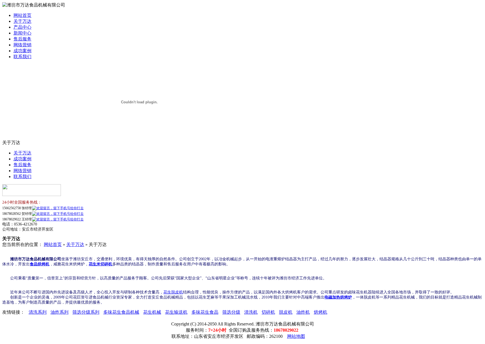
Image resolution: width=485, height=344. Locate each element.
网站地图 (296, 336)
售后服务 (22, 39)
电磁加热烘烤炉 (338, 297)
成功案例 (22, 50)
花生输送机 (176, 312)
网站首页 (22, 15)
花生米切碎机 (100, 264)
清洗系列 (38, 312)
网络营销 (22, 44)
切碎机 (268, 312)
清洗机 (251, 312)
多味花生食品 (204, 312)
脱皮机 (285, 312)
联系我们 (22, 56)
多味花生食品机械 (121, 312)
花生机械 (152, 312)
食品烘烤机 (39, 264)
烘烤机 (320, 312)
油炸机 (303, 312)
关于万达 (22, 21)
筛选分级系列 (85, 312)
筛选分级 (231, 312)
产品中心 (22, 27)
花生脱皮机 (173, 292)
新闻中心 (22, 33)
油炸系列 (59, 312)
